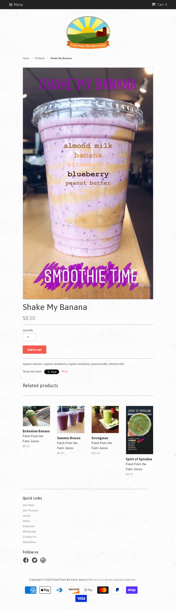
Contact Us (29, 536)
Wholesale (29, 531)
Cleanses (29, 526)
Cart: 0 (162, 4)
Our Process (30, 510)
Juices (27, 515)
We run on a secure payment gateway (111, 579)
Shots (26, 521)
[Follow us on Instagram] (43, 562)
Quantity (28, 330)
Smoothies (29, 542)
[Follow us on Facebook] (26, 562)
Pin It (64, 371)
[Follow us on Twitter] (35, 562)
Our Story (28, 505)
